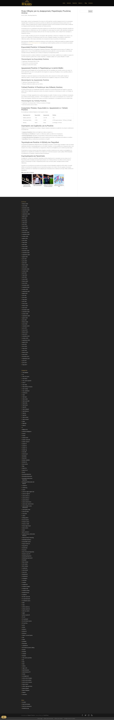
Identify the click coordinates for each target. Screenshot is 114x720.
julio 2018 (24, 344)
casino (23, 489)
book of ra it (25, 470)
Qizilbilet (24, 641)
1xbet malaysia (25, 409)
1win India (24, 384)
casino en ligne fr (26, 493)
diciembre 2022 (25, 269)
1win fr (23, 382)
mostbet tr (24, 594)
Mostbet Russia (25, 592)
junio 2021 (24, 297)
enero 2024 (24, 248)
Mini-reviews (25, 566)
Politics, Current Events (27, 635)
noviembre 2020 (25, 311)
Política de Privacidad (48, 718)
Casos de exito (25, 511)
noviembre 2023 (25, 252)
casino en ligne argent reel (28, 491)
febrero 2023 (25, 264)
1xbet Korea (25, 405)
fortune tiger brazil (26, 525)
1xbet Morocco (25, 411)
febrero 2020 (25, 321)
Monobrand (25, 574)
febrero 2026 (25, 203)
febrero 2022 (25, 281)
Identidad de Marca (26, 539)
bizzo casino (25, 464)
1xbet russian (25, 417)
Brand (23, 472)
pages (23, 613)
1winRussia (24, 392)
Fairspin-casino (25, 521)
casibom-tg (24, 487)
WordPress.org (25, 708)
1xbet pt (24, 413)
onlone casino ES (26, 609)
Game (23, 530)
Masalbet (24, 560)
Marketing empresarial (27, 558)
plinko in (24, 629)
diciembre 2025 (25, 207)
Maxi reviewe (25, 562)
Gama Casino (25, 528)
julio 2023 (24, 258)
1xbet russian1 (25, 419)
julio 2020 (24, 319)
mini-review (25, 564)
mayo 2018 (24, 348)
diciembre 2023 (25, 250)
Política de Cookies (58, 718)
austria (23, 433)
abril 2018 (24, 350)
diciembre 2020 (25, 309)
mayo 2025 (24, 222)
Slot (23, 659)
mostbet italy (25, 588)
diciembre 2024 (25, 232)
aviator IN (24, 443)
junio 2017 (24, 362)
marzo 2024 (24, 246)
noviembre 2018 (25, 336)
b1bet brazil (25, 454)
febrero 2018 (25, 352)
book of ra (24, 468)
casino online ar (25, 497)
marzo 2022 (24, 279)
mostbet (24, 582)
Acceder (24, 702)
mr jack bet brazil (26, 598)
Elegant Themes (31, 715)
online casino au (26, 606)
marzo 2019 (24, 330)
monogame (24, 578)
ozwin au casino (25, 610)
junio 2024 (24, 240)
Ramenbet (24, 643)
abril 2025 (24, 224)
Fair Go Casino (25, 519)
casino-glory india (26, 509)
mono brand (25, 570)
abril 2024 (24, 244)
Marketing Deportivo (26, 556)
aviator (23, 435)
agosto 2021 (25, 293)
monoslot (24, 580)
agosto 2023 (25, 256)
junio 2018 (24, 346)
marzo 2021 (24, 303)
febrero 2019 (25, 332)
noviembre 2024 (25, 234)
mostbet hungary (26, 586)
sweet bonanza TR (26, 672)
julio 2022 (24, 273)
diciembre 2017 (25, 356)
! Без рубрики (25, 372)
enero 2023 (24, 267)
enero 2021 (24, 307)
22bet (23, 421)
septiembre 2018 (26, 340)
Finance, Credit (25, 523)
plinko (23, 627)
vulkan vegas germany (27, 686)
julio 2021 (24, 295)
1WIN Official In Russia (27, 386)
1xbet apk (24, 397)
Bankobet (24, 456)
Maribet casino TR (26, 553)
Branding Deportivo (32, 15)
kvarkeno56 (24, 547)
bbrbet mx (24, 462)
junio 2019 (24, 328)
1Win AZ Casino (25, 376)
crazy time (24, 513)
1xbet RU (24, 415)
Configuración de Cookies (69, 718)
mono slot (24, 572)
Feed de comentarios (27, 706)
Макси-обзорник (25, 690)
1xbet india (24, 403)
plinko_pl (24, 633)
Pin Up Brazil (25, 619)
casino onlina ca (25, 495)
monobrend (25, 576)
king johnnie (25, 545)
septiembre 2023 (26, 254)
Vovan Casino (25, 684)
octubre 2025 (25, 212)
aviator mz (24, 447)
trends (23, 674)
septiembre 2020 (26, 315)
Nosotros (75, 3)
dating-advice (25, 517)
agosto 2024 (25, 238)
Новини (24, 692)
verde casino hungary (27, 678)
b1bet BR (24, 451)
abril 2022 (24, 277)
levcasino (24, 549)
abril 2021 (24, 301)
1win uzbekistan (25, 390)
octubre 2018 (25, 338)
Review (23, 649)
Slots (23, 661)
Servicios (69, 3)
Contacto (90, 3)
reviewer (24, 653)
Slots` (23, 663)
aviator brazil (25, 437)
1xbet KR (24, 407)
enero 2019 (24, 334)
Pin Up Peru (25, 623)
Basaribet (24, 458)
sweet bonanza (25, 670)
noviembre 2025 (25, 210)
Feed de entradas (26, 704)
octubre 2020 (25, 313)
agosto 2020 (25, 317)
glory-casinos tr (25, 532)
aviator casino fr (25, 441)
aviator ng (24, 449)
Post (23, 637)
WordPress (46, 715)
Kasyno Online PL (26, 543)
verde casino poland (26, 680)
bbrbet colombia (26, 460)
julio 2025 (24, 218)
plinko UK (24, 631)
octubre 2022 (25, 271)
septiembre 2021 (26, 291)
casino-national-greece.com (34, 43)
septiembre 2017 (26, 358)
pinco (23, 625)
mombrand (24, 568)
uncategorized (25, 676)
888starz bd (25, 429)
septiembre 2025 (26, 214)
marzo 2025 (24, 226)
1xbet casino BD (25, 401)
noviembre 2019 (25, 326)
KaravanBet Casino (26, 541)
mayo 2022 (24, 275)
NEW (23, 602)
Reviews (24, 655)
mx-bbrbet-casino (26, 600)
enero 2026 (24, 205)
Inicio (64, 3)
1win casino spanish (26, 380)
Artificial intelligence (26, 431)
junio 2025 (24, 220)
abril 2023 (24, 262)
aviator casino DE (26, 439)
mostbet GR (24, 584)
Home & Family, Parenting (28, 537)
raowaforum (25, 645)
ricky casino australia (27, 657)
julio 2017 (24, 360)
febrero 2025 (25, 228)
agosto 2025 (25, 216)
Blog (86, 3)
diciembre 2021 (25, 285)
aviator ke (24, 445)
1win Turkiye (25, 388)
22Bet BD (24, 423)
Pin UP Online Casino (27, 621)
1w (23, 374)
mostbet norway (25, 590)
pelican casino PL (26, 615)
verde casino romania (27, 682)
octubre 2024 (25, 236)
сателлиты (24, 694)
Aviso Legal (40, 718)
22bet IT (24, 425)
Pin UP (23, 617)
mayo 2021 (24, 299)
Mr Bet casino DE (26, 596)
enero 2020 (24, 324)
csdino (23, 515)
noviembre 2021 (25, 287)
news (23, 604)
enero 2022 (24, 283)
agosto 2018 (25, 342)
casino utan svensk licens (28, 504)
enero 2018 (24, 354)
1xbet (23, 394)
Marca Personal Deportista (28, 551)
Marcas (80, 3)
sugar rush (24, 668)
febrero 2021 (25, 305)
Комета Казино (25, 688)
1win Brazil (24, 378)
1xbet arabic (25, 399)
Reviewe (24, 651)
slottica (23, 666)
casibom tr (24, 485)
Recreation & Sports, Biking (28, 647)
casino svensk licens (26, 501)
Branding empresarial (27, 476)
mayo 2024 (24, 242)
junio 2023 (24, 260)
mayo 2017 (24, 364)
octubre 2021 (25, 289)
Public (23, 639)
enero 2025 (24, 230)
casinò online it (25, 499)
